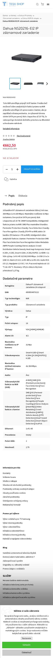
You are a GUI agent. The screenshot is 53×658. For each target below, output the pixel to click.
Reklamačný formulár (12, 504)
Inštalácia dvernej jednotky (14, 534)
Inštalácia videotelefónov (13, 530)
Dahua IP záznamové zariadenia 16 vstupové (36, 286)
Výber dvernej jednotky (13, 523)
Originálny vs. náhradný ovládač (16, 564)
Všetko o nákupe (10, 481)
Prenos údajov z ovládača (13, 568)
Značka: (9, 139)
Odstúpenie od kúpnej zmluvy (15, 500)
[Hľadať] (37, 4)
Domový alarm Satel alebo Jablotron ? (19, 557)
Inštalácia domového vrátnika (15, 589)
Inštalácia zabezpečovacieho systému (19, 597)
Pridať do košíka (32, 169)
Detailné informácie (11, 128)
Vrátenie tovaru (9, 477)
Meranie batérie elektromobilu (16, 580)
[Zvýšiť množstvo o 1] (17, 169)
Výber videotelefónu (11, 527)
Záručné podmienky (11, 497)
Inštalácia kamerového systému (16, 593)
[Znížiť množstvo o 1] (6, 169)
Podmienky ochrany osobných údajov (18, 489)
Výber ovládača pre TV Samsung (16, 519)
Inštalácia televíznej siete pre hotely (18, 584)
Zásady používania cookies (14, 493)
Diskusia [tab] (22, 196)
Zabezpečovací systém (13, 561)
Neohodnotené (23, 136)
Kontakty (6, 473)
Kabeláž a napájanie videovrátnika (17, 538)
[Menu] (48, 4)
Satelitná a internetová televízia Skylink (19, 553)
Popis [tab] (11, 196)
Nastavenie (26, 638)
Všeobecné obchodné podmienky (17, 485)
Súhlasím (26, 644)
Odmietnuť (26, 652)
